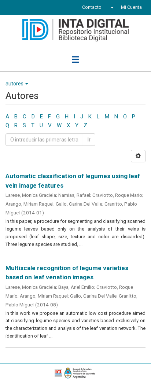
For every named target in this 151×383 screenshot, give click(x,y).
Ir (89, 140)
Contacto (92, 7)
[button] (111, 7)
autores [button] (15, 83)
